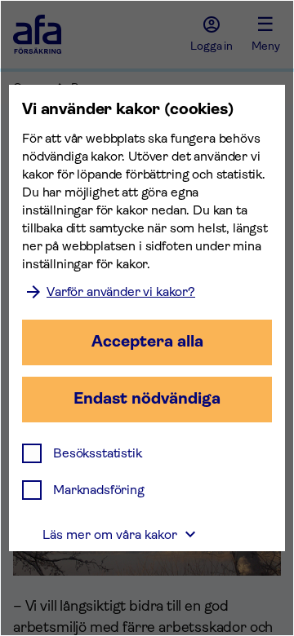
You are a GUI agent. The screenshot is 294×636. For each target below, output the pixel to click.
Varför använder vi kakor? (121, 291)
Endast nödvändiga (147, 398)
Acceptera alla (147, 341)
